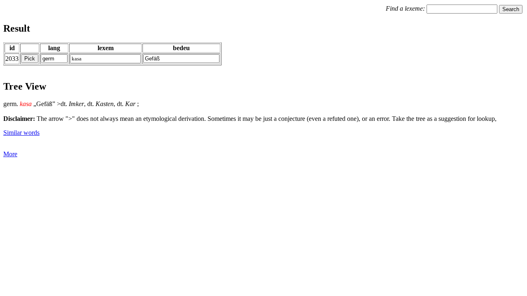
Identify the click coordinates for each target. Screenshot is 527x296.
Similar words (21, 132)
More (10, 153)
